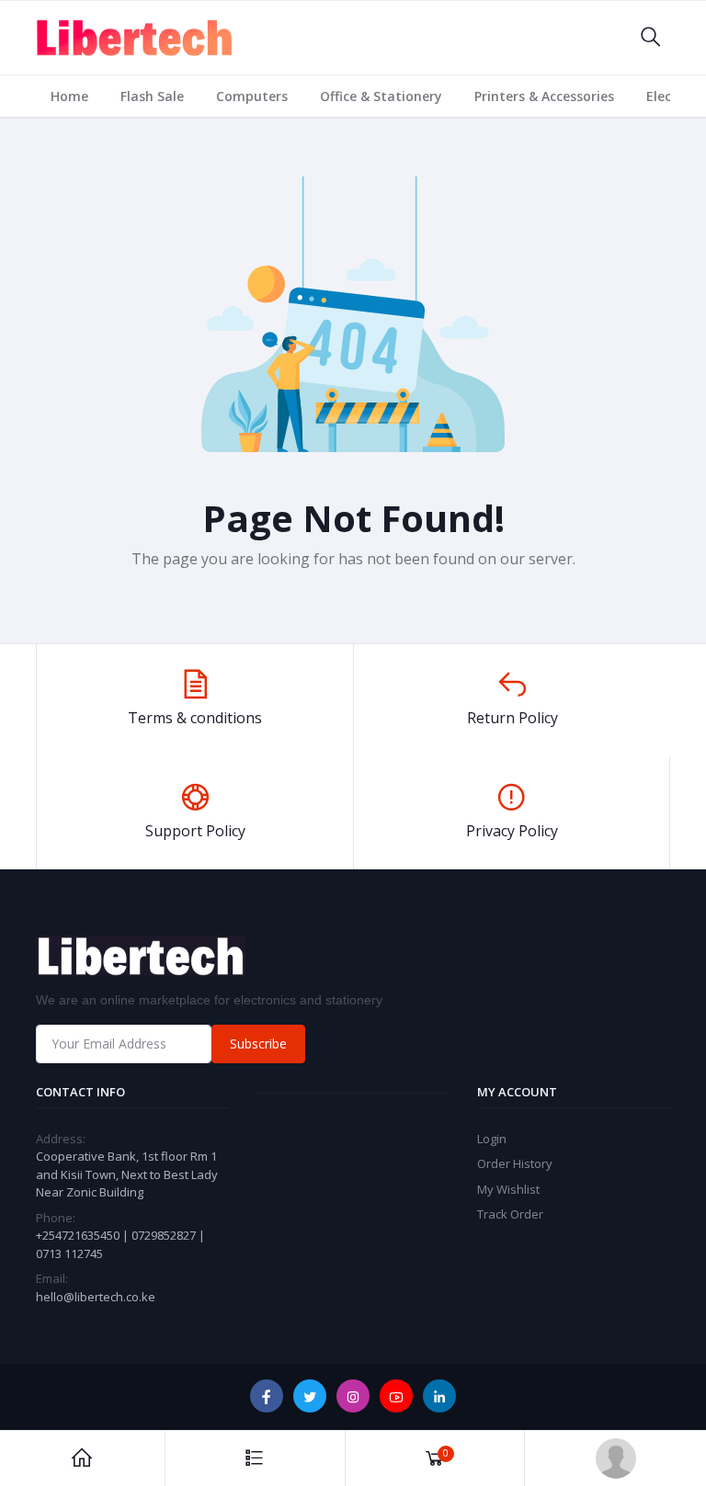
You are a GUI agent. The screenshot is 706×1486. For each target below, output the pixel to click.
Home (69, 96)
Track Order (510, 1214)
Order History (514, 1163)
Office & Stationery (381, 96)
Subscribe (258, 1043)
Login (492, 1138)
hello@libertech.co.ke (95, 1296)
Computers (252, 96)
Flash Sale (152, 96)
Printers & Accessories (544, 96)
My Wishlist (508, 1189)
